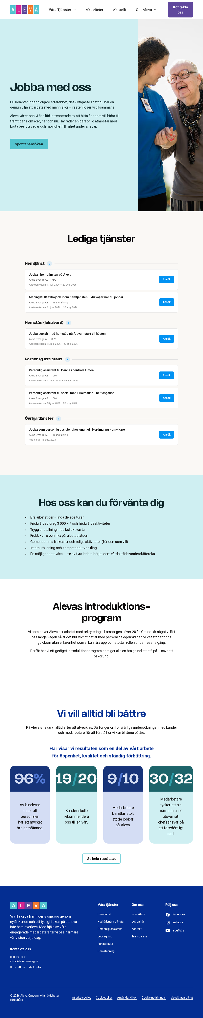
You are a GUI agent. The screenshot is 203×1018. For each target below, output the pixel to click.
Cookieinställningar (154, 997)
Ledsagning (105, 936)
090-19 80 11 (18, 957)
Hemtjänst (104, 914)
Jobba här (138, 921)
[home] (24, 9)
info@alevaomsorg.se (24, 961)
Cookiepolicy (104, 997)
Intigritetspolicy (81, 997)
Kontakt (137, 928)
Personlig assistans (110, 928)
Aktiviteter (94, 9)
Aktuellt (119, 9)
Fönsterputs (105, 943)
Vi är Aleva (138, 914)
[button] (62, 9)
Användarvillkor (127, 997)
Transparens (139, 936)
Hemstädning (106, 951)
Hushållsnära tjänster (111, 921)
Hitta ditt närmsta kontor (26, 967)
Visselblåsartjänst (182, 997)
